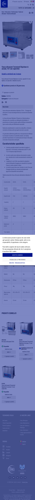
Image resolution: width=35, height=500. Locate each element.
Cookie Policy (11, 262)
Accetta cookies (17, 255)
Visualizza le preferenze (17, 260)
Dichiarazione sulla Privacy (20, 262)
